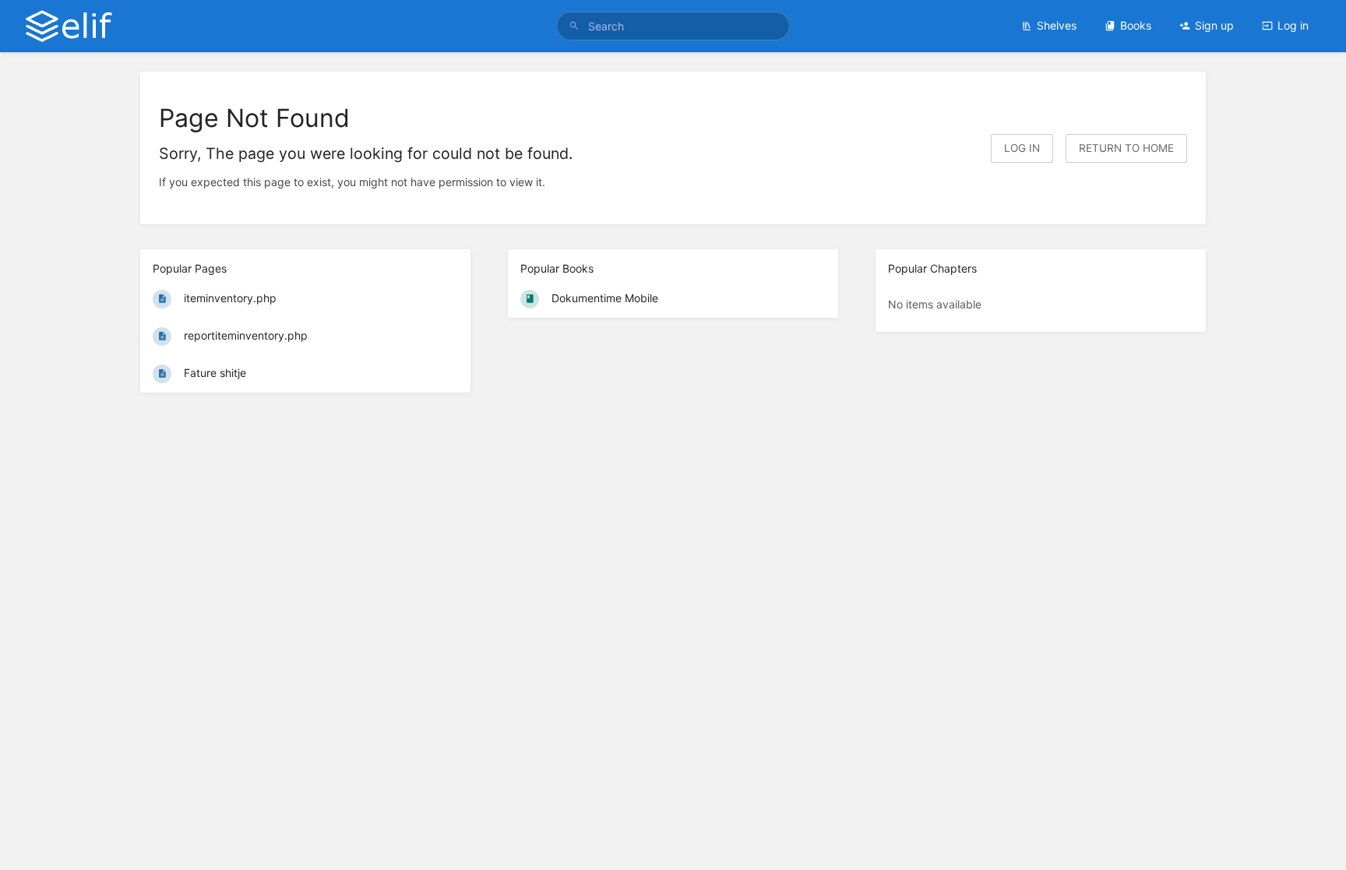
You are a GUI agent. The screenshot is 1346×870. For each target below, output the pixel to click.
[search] (673, 26)
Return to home (1126, 148)
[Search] (574, 26)
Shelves (1056, 25)
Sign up (1214, 25)
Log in (1293, 25)
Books (1135, 25)
